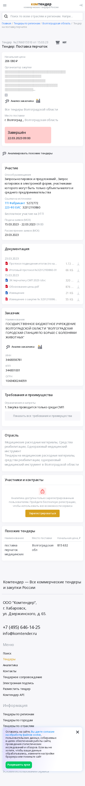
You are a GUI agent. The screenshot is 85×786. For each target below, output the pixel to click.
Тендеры (9, 659)
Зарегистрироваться (42, 513)
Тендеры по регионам (18, 714)
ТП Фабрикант (15, 203)
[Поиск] (6, 16)
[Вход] (80, 5)
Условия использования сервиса (26, 771)
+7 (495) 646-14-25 (21, 627)
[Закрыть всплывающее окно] (77, 732)
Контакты (10, 671)
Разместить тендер (17, 689)
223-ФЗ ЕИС (13, 207)
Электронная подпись (18, 683)
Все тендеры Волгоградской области (31, 109)
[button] (42, 416)
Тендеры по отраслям (18, 726)
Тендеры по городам (18, 720)
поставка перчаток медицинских (14, 549)
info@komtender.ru (20, 633)
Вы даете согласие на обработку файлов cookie (30, 733)
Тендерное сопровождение (22, 677)
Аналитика (10, 665)
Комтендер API (13, 695)
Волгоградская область (41, 120)
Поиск (7, 653)
